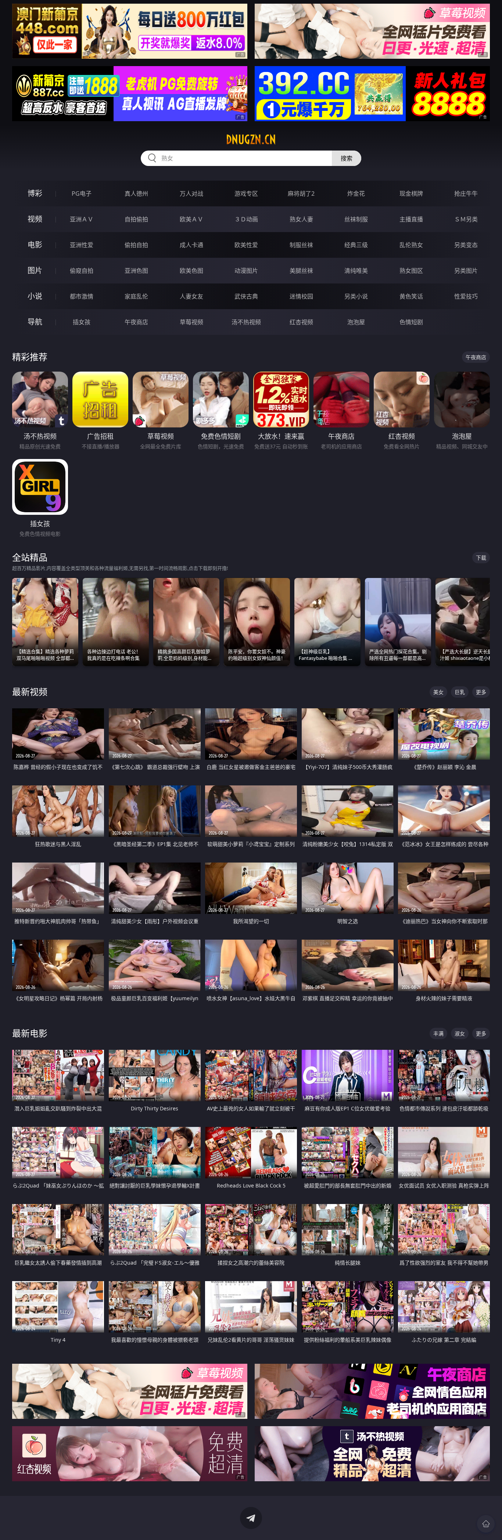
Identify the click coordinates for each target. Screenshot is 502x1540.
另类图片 (466, 271)
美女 (438, 691)
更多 (481, 691)
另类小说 (356, 296)
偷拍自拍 (136, 245)
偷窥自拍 (81, 271)
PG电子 (82, 193)
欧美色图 (191, 271)
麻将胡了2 (301, 193)
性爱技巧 (466, 296)
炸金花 (356, 193)
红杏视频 (301, 322)
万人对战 (191, 193)
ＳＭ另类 (466, 219)
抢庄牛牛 (466, 193)
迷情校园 (301, 296)
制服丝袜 (301, 245)
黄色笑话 (411, 296)
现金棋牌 (411, 193)
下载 (481, 557)
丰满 (438, 1033)
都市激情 (81, 296)
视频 (35, 219)
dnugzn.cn (251, 139)
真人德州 (136, 193)
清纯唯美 (356, 271)
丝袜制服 (356, 219)
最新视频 (29, 692)
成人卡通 (191, 245)
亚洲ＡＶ (81, 219)
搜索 (346, 158)
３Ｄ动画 (246, 219)
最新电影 (29, 1033)
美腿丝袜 (301, 271)
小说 (35, 296)
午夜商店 (136, 322)
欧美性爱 (246, 245)
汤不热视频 (246, 322)
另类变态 (466, 245)
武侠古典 (246, 296)
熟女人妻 (301, 219)
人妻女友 (191, 296)
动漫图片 (246, 271)
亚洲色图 (136, 271)
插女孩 (81, 322)
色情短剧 (411, 322)
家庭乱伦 (136, 296)
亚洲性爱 (81, 245)
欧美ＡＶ (191, 219)
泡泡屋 (356, 322)
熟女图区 (411, 271)
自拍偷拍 (136, 219)
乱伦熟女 (411, 245)
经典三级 (356, 245)
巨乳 (460, 691)
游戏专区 (246, 193)
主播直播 (411, 219)
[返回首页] (486, 1524)
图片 (35, 270)
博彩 (35, 193)
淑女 (460, 1033)
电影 (35, 245)
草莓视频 (191, 322)
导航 (35, 322)
